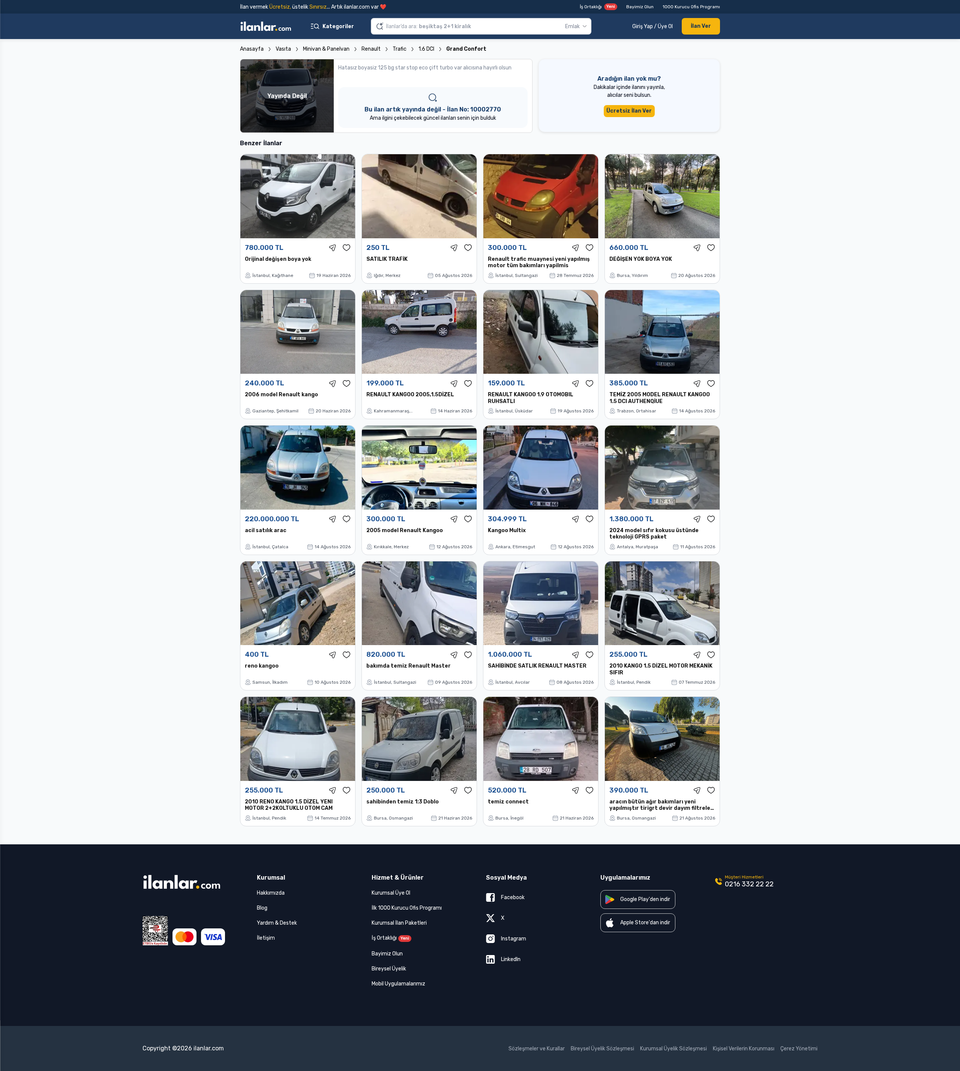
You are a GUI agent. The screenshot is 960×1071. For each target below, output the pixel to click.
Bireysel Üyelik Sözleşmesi (602, 1048)
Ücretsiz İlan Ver (629, 111)
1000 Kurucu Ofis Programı (691, 6)
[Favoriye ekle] (346, 248)
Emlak (572, 26)
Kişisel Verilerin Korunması (743, 1048)
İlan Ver (701, 26)
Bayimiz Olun (640, 6)
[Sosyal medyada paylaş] (332, 247)
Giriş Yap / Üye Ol (652, 26)
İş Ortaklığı (597, 6)
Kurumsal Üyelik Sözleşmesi (673, 1048)
